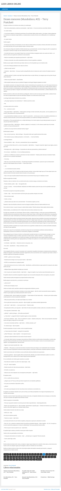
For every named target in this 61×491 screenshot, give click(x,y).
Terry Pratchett (12, 465)
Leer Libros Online (11, 4)
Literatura (5, 9)
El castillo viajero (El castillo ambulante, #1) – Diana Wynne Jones (29, 472)
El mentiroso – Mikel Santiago (47, 477)
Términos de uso (47, 489)
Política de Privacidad (55, 489)
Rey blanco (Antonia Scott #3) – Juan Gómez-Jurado (48, 471)
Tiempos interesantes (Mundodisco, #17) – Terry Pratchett (12, 471)
